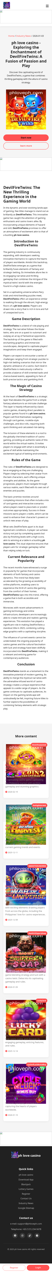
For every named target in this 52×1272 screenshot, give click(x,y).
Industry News (23, 35)
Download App (26, 1179)
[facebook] (15, 1235)
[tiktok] (29, 1235)
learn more (26, 145)
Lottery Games (26, 1189)
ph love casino (26, 1174)
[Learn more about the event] (26, 22)
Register (26, 1193)
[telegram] (37, 1235)
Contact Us (26, 1198)
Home (11, 35)
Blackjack (26, 1184)
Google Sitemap (26, 1208)
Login (38, 1267)
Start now (26, 137)
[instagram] (22, 1235)
